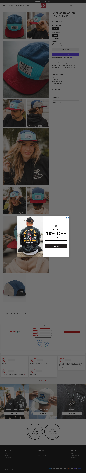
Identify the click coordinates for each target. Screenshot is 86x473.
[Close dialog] (67, 218)
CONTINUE (56, 246)
